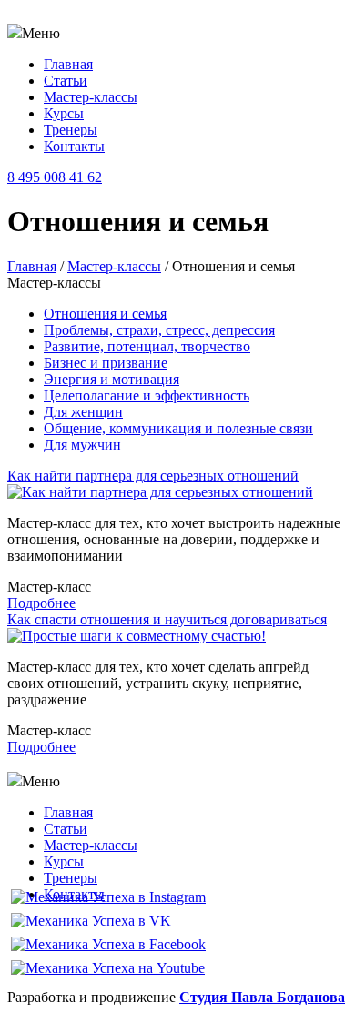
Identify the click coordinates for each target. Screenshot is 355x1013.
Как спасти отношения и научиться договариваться (167, 619)
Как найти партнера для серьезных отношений (153, 475)
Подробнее (41, 603)
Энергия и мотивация (111, 379)
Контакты (74, 146)
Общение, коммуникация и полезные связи (178, 428)
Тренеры (70, 129)
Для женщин (83, 412)
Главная (68, 64)
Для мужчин (82, 444)
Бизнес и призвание (105, 362)
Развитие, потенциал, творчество (147, 346)
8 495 (54, 177)
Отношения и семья (105, 313)
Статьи (65, 80)
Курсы (64, 113)
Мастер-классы (90, 97)
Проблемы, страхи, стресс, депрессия (159, 330)
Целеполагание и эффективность (146, 395)
